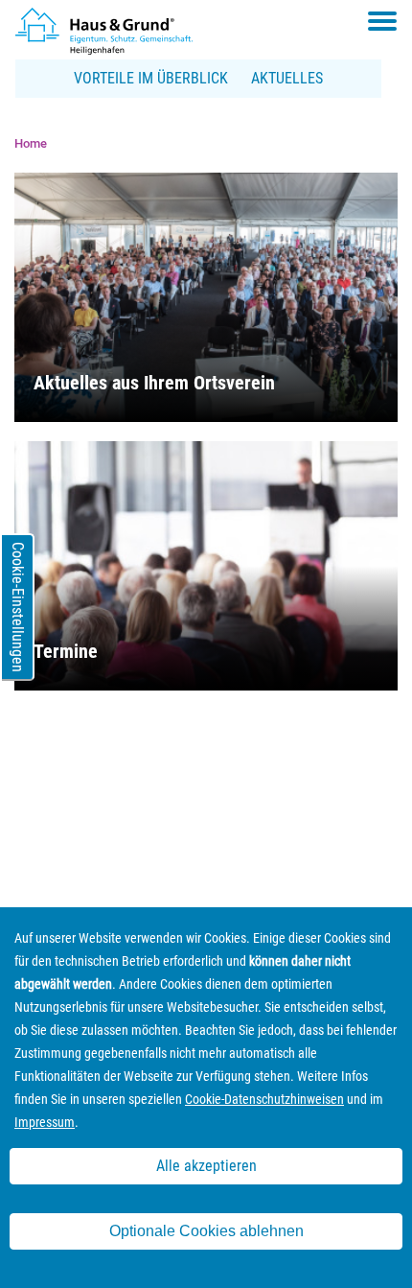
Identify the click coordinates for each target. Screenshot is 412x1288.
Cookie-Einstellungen (18, 607)
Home (30, 143)
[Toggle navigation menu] (382, 21)
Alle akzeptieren (206, 1166)
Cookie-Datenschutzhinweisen (264, 1099)
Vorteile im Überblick (151, 78)
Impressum (44, 1122)
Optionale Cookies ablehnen (206, 1231)
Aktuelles (287, 78)
